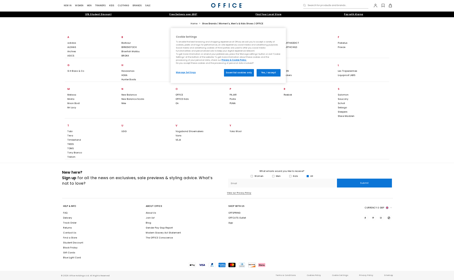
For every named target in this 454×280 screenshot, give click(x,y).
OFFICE (179, 94)
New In (67, 5)
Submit (364, 182)
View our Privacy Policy (239, 192)
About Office (154, 206)
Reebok (288, 94)
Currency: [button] (374, 207)
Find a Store (70, 237)
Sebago (342, 107)
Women (79, 5)
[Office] (227, 5)
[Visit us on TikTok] (389, 217)
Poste (233, 98)
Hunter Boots (128, 79)
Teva (70, 135)
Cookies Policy (314, 275)
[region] (228, 55)
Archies (71, 51)
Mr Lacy (71, 107)
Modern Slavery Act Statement (163, 232)
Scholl (341, 103)
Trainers (100, 5)
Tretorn (71, 156)
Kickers (288, 75)
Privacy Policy (366, 275)
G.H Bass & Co (75, 70)
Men (89, 5)
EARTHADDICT (291, 42)
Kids (111, 5)
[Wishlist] (381, 5)
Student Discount (73, 242)
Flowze (341, 47)
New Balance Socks (132, 98)
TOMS (70, 148)
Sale (147, 5)
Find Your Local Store (268, 14)
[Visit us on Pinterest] (374, 217)
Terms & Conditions (286, 275)
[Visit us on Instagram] (381, 217)
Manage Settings (186, 72)
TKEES (70, 144)
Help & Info (69, 206)
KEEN (286, 70)
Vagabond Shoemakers (190, 131)
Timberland (74, 139)
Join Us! (150, 217)
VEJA (178, 139)
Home (194, 24)
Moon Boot (73, 103)
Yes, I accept (268, 72)
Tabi (70, 131)
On (177, 103)
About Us (151, 212)
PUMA (233, 103)
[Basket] (388, 5)
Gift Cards (69, 252)
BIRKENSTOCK (129, 47)
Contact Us (69, 232)
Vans (179, 135)
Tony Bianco (74, 152)
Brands (137, 5)
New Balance (129, 94)
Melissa (71, 94)
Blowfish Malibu (130, 51)
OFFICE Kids (182, 98)
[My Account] (373, 5)
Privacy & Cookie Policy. (234, 60)
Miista (70, 98)
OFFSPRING (234, 212)
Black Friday (70, 247)
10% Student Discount (98, 14)
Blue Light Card (72, 257)
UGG (124, 131)
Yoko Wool (236, 131)
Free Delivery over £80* (183, 14)
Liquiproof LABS (347, 75)
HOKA (124, 75)
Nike (123, 103)
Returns (67, 227)
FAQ (65, 212)
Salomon (343, 94)
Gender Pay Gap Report (159, 227)
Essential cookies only (239, 72)
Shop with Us (236, 206)
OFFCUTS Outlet (237, 217)
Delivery (67, 217)
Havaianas (128, 70)
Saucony (343, 98)
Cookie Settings (340, 275)
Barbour (126, 42)
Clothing (123, 5)
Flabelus (343, 42)
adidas (71, 42)
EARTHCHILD (290, 47)
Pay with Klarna (353, 14)
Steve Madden (346, 116)
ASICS (70, 55)
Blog (148, 222)
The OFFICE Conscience (159, 237)
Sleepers (343, 111)
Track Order (70, 222)
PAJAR (233, 94)
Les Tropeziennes (347, 70)
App (230, 222)
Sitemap (388, 275)
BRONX (125, 55)
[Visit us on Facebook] (366, 217)
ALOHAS (71, 47)
